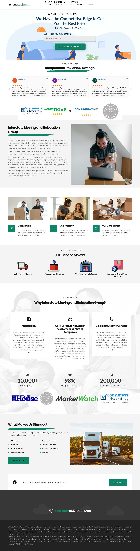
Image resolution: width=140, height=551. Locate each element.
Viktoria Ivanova (63, 79)
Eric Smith (21, 79)
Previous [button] (72, 444)
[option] (28, 335)
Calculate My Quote (70, 47)
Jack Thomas (102, 79)
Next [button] (131, 444)
